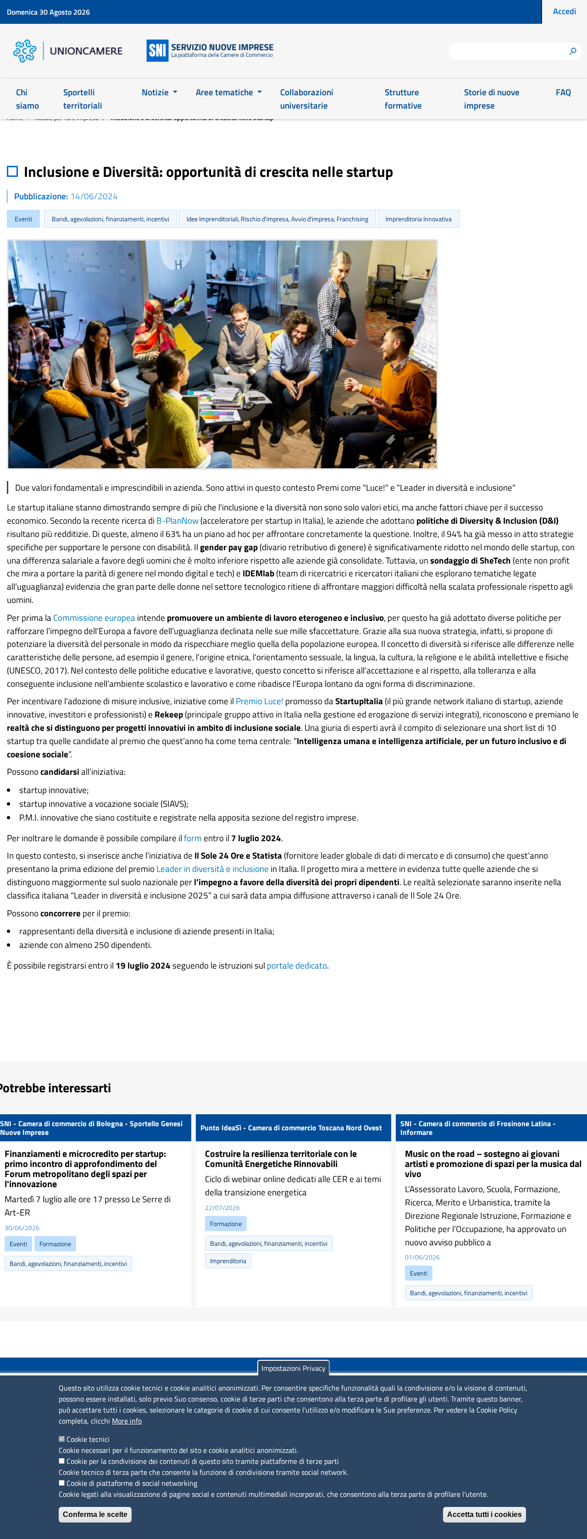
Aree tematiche (225, 92)
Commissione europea (94, 617)
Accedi (564, 11)
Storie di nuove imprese (492, 98)
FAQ (563, 92)
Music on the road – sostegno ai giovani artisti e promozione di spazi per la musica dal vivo (493, 1163)
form (193, 837)
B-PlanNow (177, 520)
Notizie (156, 92)
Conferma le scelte (95, 1514)
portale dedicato (297, 965)
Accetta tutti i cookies (484, 1514)
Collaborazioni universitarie (306, 98)
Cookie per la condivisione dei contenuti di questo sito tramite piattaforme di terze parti (202, 1461)
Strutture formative (403, 98)
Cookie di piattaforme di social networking (131, 1483)
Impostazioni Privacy (293, 1368)
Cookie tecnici (88, 1439)
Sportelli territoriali (82, 98)
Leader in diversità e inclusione (212, 868)
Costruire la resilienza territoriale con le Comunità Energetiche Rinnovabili (281, 1158)
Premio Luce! (259, 700)
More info (127, 1420)
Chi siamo (27, 98)
